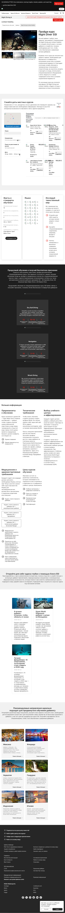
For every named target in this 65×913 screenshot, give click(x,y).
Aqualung (35, 888)
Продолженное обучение (8, 25)
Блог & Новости (8, 860)
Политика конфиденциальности (12, 877)
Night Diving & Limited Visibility (28, 25)
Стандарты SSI (11, 238)
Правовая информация (39, 877)
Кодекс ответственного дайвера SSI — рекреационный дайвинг (11, 506)
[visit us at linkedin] (38, 897)
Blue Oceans (7, 862)
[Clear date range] (20, 154)
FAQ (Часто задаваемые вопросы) (13, 847)
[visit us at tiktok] (41, 897)
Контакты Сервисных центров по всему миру (45, 847)
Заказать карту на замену (40, 851)
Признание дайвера (38, 868)
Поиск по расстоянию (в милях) (12, 145)
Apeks (5, 890)
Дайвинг (18, 25)
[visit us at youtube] (34, 897)
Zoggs (5, 892)
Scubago (6, 886)
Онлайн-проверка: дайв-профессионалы (15, 851)
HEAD (34, 892)
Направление (9, 138)
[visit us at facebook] (23, 897)
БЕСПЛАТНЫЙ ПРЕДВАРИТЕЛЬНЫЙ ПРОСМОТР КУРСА (44, 17)
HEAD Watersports (9, 884)
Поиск (6, 131)
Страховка (36, 862)
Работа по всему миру (13, 839)
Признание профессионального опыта (14, 870)
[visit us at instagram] (30, 897)
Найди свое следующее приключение (18, 836)
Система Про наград (39, 870)
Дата (6, 152)
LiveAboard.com (37, 886)
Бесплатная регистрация (11, 857)
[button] (58, 3)
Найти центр (58, 20)
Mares (5, 888)
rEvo (34, 890)
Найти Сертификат (38, 849)
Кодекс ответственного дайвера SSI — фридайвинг (11, 514)
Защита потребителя (9, 849)
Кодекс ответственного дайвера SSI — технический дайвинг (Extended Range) (11, 523)
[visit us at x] (27, 897)
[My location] (17, 140)
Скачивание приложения (40, 857)
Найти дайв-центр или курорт (16, 833)
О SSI (5, 868)
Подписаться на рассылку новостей (17, 830)
